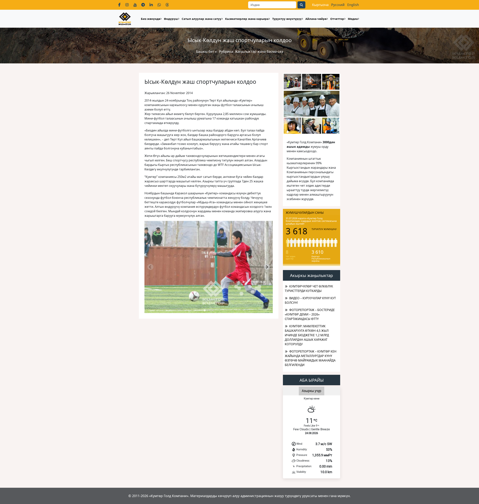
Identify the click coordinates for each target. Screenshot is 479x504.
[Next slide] (267, 267)
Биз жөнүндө (150, 19)
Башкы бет (205, 51)
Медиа (353, 19)
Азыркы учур (311, 391)
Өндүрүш (171, 19)
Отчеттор (337, 19)
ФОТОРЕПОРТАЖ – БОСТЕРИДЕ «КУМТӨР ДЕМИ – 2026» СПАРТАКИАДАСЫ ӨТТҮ (310, 314)
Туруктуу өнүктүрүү (287, 19)
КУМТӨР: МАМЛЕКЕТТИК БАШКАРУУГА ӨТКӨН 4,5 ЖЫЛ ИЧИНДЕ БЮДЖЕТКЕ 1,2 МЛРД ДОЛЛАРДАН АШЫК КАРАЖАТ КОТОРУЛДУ (307, 335)
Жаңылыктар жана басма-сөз (259, 51)
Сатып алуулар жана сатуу (201, 19)
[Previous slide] (150, 267)
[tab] (205, 310)
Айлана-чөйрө (316, 19)
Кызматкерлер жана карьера (247, 19)
